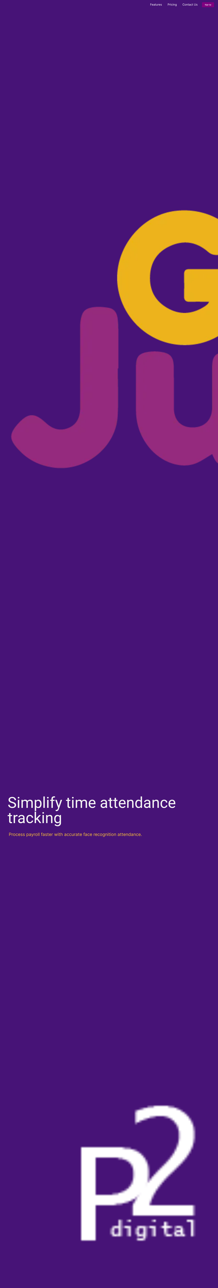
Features (156, 4)
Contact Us (190, 4)
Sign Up (208, 5)
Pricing (172, 4)
